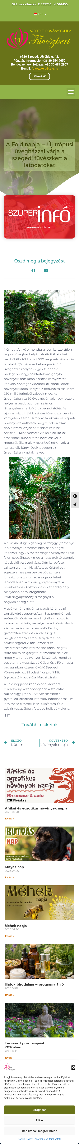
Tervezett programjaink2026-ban (25, 1045)
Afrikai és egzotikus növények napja (36, 808)
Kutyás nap (14, 867)
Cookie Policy (25, 1138)
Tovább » (9, 818)
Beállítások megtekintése (39, 1131)
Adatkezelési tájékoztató (48, 1138)
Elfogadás (39, 1110)
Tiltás (40, 1120)
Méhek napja (16, 925)
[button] (73, 1067)
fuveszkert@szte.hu (45, 68)
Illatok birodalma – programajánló (34, 984)
